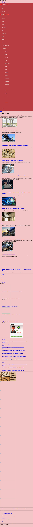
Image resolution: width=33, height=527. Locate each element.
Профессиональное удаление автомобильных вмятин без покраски (11, 298)
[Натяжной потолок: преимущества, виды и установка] (8, 220)
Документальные (7, 63)
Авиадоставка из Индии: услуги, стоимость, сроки (13, 238)
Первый (3, 274)
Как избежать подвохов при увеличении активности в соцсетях (10, 306)
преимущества (2, 509)
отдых (25, 508)
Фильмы (4, 48)
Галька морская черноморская (8, 254)
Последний (3, 282)
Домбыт (3, 39)
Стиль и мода (4, 27)
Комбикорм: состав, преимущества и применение (12, 160)
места (17, 508)
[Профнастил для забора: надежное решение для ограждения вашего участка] (8, 266)
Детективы (6, 57)
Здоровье (3, 24)
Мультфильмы (7, 81)
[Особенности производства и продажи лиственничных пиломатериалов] (6, 290)
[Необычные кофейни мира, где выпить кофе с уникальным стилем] (6, 313)
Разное (3, 42)
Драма (6, 66)
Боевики (6, 51)
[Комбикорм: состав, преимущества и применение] (8, 157)
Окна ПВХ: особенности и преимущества (11, 130)
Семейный (6, 87)
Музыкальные (7, 78)
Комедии (6, 69)
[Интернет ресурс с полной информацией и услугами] (9, 205)
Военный (6, 54)
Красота (3, 21)
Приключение (7, 84)
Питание (3, 30)
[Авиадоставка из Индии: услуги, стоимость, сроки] (8, 235)
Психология (4, 33)
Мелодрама (6, 75)
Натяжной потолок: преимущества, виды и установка (13, 223)
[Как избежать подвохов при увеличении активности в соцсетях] (6, 305)
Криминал (6, 72)
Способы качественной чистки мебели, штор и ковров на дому (10, 321)
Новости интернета (6, 45)
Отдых (3, 36)
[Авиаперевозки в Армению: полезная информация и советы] (8, 142)
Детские (6, 60)
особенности (22, 508)
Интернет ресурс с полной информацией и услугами (13, 208)
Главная (1, 111)
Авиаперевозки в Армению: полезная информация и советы (15, 145)
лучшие (14, 508)
